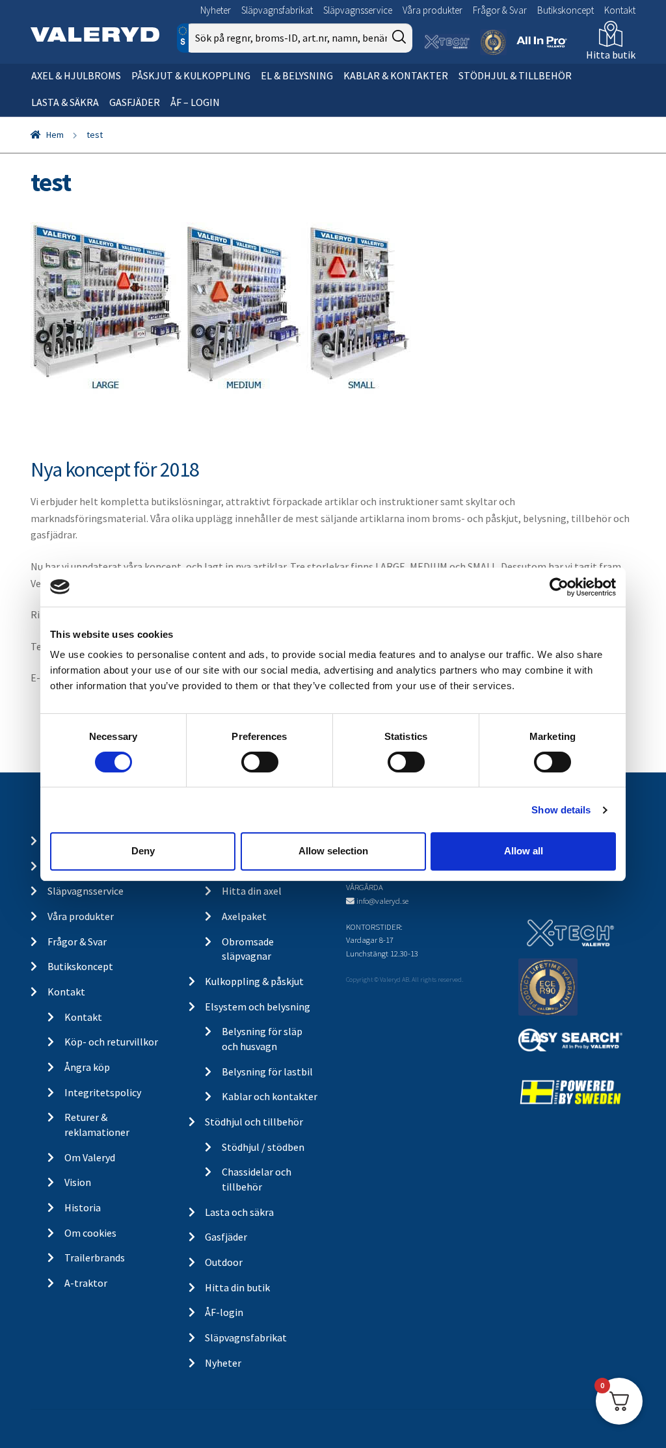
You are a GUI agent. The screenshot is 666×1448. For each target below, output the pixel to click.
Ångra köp (87, 1066)
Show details (561, 809)
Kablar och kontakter (269, 1096)
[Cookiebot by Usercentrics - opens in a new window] (559, 586)
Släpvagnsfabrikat (277, 10)
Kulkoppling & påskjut (254, 981)
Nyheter (215, 10)
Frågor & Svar (500, 10)
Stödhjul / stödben (263, 1146)
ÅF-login (224, 1312)
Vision (77, 1182)
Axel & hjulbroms (76, 75)
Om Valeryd (89, 1157)
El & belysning (297, 75)
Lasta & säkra (65, 102)
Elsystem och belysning (257, 1006)
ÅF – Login (195, 102)
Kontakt (619, 10)
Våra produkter (432, 10)
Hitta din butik (237, 1287)
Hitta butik (610, 54)
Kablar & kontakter (395, 75)
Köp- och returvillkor (111, 1041)
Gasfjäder (134, 102)
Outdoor (224, 1262)
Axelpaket (244, 916)
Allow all (523, 850)
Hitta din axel (252, 890)
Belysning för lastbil (267, 1071)
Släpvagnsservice (357, 10)
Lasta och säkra (239, 1211)
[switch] (259, 762)
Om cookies (90, 1232)
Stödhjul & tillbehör (515, 75)
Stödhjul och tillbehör (254, 1121)
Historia (82, 1207)
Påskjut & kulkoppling (190, 75)
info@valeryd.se (382, 900)
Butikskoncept (565, 10)
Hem (55, 134)
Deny (143, 850)
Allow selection (333, 850)
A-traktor (85, 1282)
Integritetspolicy (102, 1092)
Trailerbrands (94, 1257)
